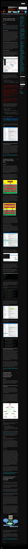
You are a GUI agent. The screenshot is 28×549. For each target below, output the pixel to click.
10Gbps (21, 41)
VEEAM (21, 62)
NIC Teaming (11, 154)
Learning (22, 51)
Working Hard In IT (7, 3)
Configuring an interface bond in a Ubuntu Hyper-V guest (8, 160)
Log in (20, 91)
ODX (23, 56)
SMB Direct (21, 59)
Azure (21, 42)
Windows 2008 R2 (22, 66)
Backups (21, 43)
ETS (22, 49)
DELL (22, 48)
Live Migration (22, 52)
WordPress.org (21, 93)
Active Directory (23, 41)
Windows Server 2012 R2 (15, 538)
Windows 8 (21, 65)
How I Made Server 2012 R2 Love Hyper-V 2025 (22, 26)
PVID (10, 539)
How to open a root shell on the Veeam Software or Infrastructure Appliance (22, 22)
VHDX (21, 64)
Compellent (21, 46)
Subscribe (22, 86)
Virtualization (23, 64)
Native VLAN (6, 539)
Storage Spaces (21, 61)
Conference (21, 47)
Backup (22, 42)
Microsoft (23, 53)
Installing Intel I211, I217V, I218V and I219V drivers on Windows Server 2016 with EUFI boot (22, 31)
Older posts (4, 542)
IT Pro (7, 154)
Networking (9, 154)
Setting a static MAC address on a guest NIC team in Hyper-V (9, 20)
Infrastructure (6, 472)
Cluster (24, 43)
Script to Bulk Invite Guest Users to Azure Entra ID (22, 36)
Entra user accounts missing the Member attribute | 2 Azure (22, 34)
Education (21, 49)
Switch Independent (13, 539)
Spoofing (8, 155)
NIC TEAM (8, 539)
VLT (10, 473)
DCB (20, 48)
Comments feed (21, 92)
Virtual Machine (15, 155)
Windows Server (14, 154)
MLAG (9, 473)
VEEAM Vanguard (22, 63)
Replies (4, 369)
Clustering (21, 44)
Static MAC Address (11, 155)
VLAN (15, 539)
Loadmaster (7, 473)
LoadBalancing (4, 473)
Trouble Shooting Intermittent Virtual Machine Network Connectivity (9, 478)
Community (22, 45)
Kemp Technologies (11, 472)
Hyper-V (5, 154)
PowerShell (21, 57)
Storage (21, 60)
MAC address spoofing (11, 368)
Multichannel (21, 54)
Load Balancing (14, 472)
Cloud (22, 43)
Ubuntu (17, 368)
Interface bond (7, 368)
